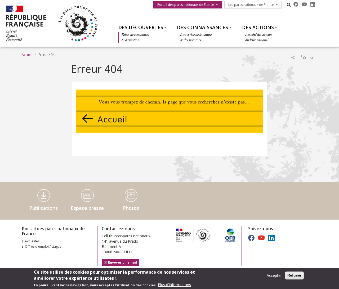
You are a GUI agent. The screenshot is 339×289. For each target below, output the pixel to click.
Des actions (258, 27)
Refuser (294, 275)
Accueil (27, 54)
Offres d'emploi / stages (43, 246)
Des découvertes (140, 27)
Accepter (274, 275)
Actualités (32, 241)
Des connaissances (202, 27)
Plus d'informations (174, 284)
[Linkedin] (312, 4)
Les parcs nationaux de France (251, 4)
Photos (131, 208)
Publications (43, 208)
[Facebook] (295, 4)
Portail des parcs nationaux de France (185, 4)
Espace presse (87, 208)
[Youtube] (304, 4)
